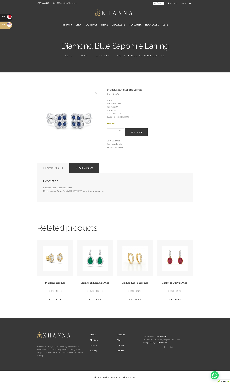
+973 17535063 (161, 337)
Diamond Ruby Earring (174, 282)
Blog (119, 340)
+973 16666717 (43, 3)
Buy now (137, 132)
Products (121, 335)
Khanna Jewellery (102, 377)
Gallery (93, 350)
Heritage (94, 340)
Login (174, 3)
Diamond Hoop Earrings (135, 282)
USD (6, 24)
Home (69, 56)
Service (93, 345)
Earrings (102, 56)
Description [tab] (53, 168)
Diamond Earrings (55, 282)
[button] (96, 93)
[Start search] (155, 3)
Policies (120, 350)
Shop (84, 56)
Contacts (121, 345)
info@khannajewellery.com (65, 3)
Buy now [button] (55, 300)
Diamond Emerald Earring (95, 282)
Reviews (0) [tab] (84, 168)
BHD (6, 17)
